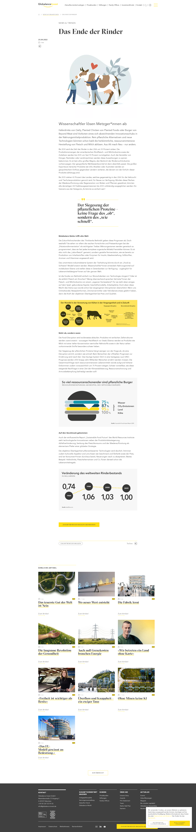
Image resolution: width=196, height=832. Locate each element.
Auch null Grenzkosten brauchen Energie (93, 651)
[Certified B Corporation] (52, 814)
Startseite (39, 14)
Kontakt (139, 5)
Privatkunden (91, 5)
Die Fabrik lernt (128, 602)
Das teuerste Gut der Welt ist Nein (55, 604)
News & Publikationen (51, 14)
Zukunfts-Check (84, 803)
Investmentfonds (128, 5)
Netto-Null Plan (125, 806)
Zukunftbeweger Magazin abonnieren (79, 524)
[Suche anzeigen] (146, 5)
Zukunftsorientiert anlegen (74, 5)
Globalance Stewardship (148, 806)
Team (122, 803)
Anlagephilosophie (85, 798)
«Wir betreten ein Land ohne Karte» (133, 651)
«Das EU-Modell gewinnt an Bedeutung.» (50, 749)
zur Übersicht (98, 773)
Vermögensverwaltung (86, 800)
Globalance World (85, 805)
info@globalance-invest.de (47, 806)
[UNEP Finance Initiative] (42, 814)
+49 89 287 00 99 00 (45, 804)
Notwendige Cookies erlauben (158, 823)
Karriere (122, 808)
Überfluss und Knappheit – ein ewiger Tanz (96, 699)
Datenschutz (52, 826)
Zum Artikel (43, 614)
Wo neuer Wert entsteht (94, 602)
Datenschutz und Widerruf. (163, 816)
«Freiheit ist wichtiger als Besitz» (55, 699)
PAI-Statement (125, 801)
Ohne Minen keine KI (132, 698)
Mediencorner (145, 808)
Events (142, 795)
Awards (122, 798)
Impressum (42, 826)
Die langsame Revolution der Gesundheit (54, 651)
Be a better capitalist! (147, 803)
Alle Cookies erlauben (179, 823)
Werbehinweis (64, 826)
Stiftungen (102, 5)
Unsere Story (124, 795)
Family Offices (114, 5)
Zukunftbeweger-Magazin (71, 543)
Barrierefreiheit (77, 826)
